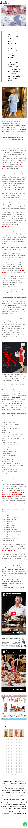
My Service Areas (12, 781)
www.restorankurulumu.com (9, 813)
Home (5, 781)
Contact (24, 795)
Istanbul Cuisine (12, 492)
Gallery (19, 795)
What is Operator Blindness (9, 794)
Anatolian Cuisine (16, 494)
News (15, 795)
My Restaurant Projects (19, 792)
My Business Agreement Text (16, 790)
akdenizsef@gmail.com (8, 550)
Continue (8, 735)
